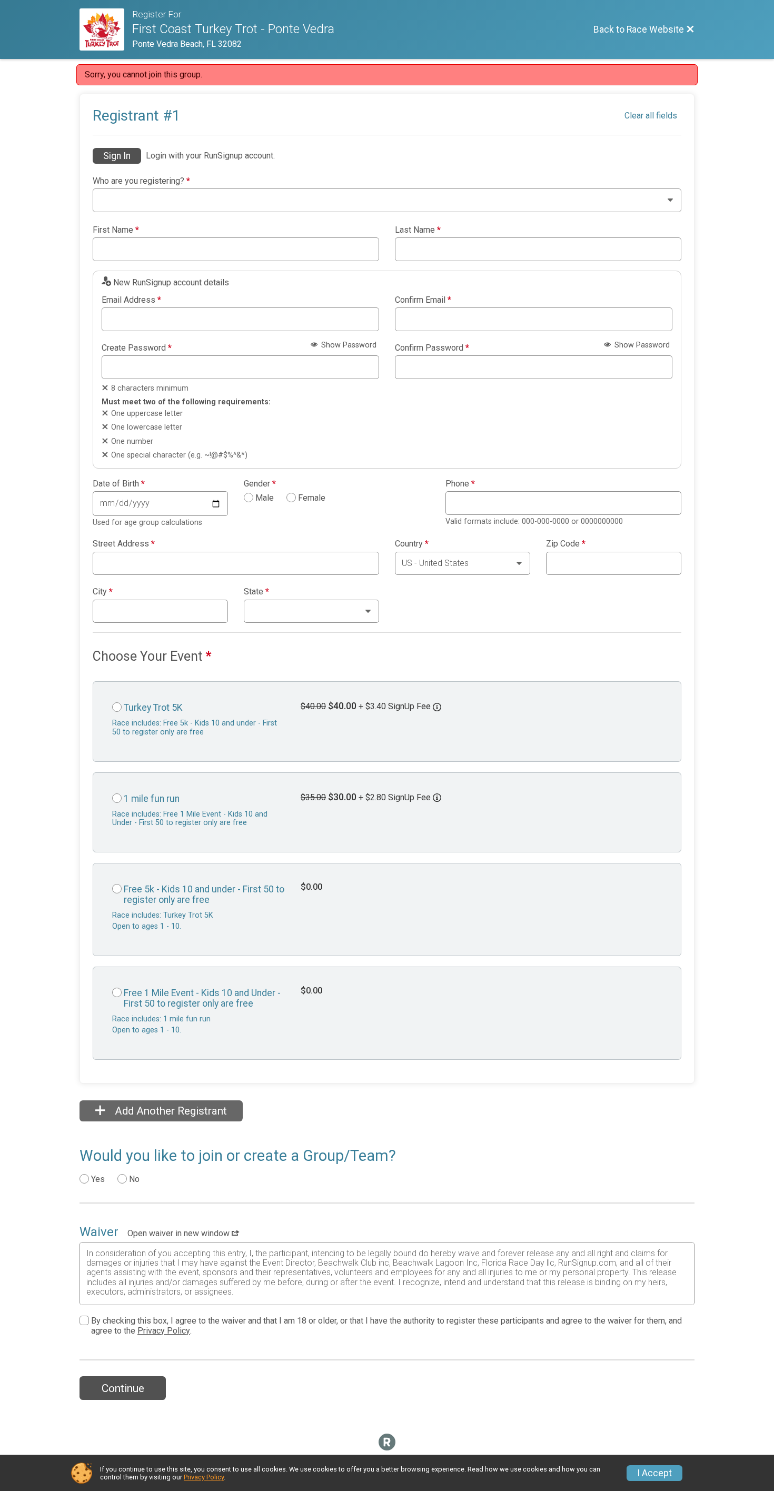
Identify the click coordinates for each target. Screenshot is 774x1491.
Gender (260, 484)
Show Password (347, 345)
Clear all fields (650, 116)
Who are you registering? (141, 181)
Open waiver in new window (179, 1233)
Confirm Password (432, 348)
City (103, 592)
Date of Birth (119, 484)
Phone (460, 484)
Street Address (124, 544)
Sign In (117, 156)
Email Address (131, 300)
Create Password (137, 348)
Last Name (418, 230)
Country (412, 544)
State (256, 592)
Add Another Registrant (169, 1111)
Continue (123, 1388)
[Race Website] (106, 29)
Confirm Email (423, 300)
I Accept (654, 1473)
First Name (116, 230)
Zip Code (566, 544)
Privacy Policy (163, 1331)
